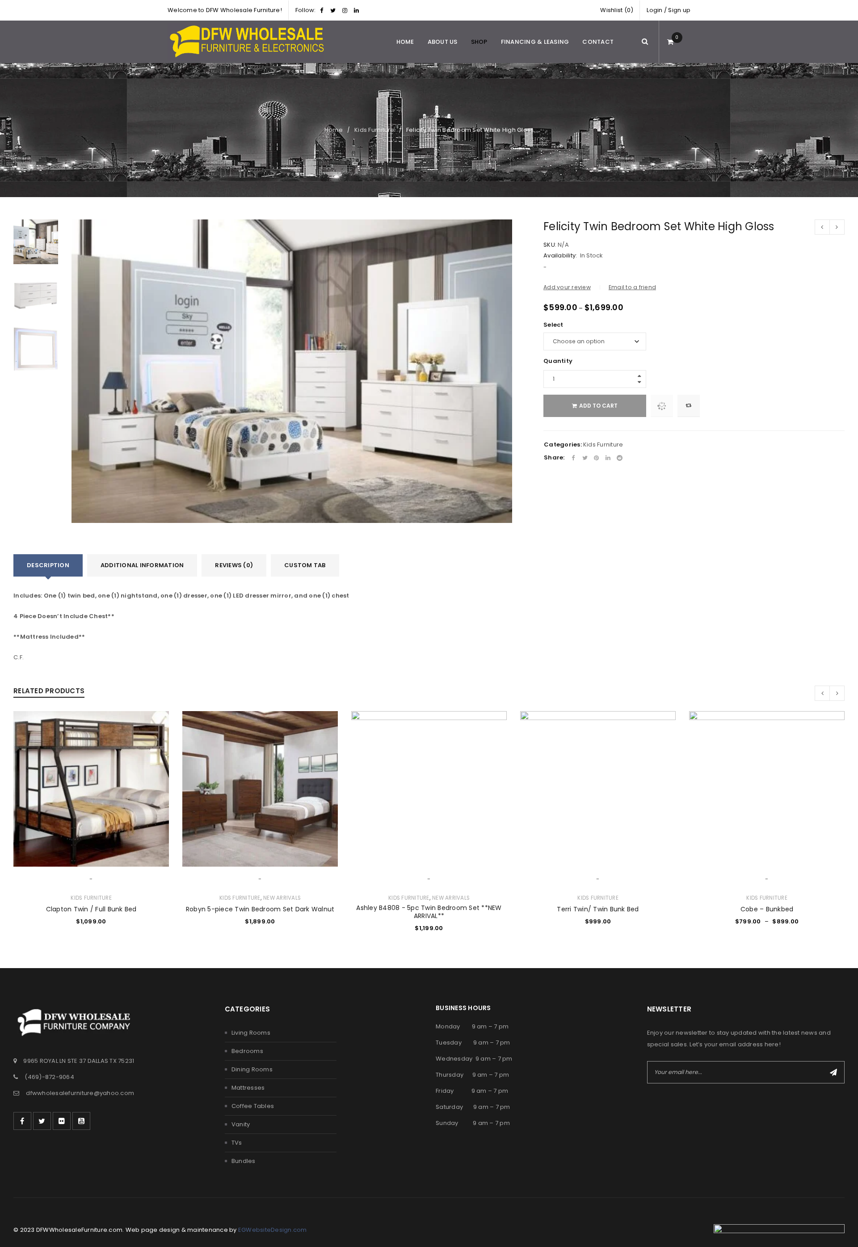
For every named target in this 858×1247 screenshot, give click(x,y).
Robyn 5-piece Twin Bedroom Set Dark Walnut (260, 909)
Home (333, 130)
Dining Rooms (252, 1069)
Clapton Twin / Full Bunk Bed (91, 909)
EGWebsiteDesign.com (272, 1230)
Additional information (142, 565)
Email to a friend (632, 287)
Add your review (567, 287)
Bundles (243, 1161)
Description (48, 565)
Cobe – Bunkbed (767, 909)
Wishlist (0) (616, 10)
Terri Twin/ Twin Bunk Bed (598, 909)
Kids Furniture (374, 130)
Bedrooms (247, 1051)
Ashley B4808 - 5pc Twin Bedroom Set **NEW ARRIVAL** (428, 911)
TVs (236, 1142)
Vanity (240, 1124)
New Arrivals (282, 898)
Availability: (560, 256)
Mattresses (248, 1087)
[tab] (48, 565)
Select (553, 325)
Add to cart (598, 405)
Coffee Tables (252, 1106)
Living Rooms (250, 1032)
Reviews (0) (234, 565)
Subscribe (833, 1072)
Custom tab (305, 565)
